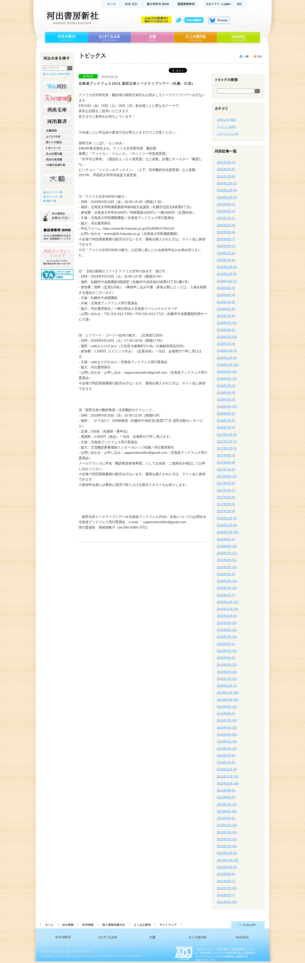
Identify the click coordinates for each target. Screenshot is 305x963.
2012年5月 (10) (227, 902)
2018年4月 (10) (227, 406)
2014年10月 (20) (228, 699)
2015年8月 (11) (227, 630)
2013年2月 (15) (227, 839)
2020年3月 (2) (226, 246)
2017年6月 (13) (227, 476)
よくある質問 (142, 924)
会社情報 (68, 924)
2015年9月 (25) (227, 623)
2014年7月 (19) (227, 720)
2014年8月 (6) (226, 713)
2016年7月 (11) (227, 553)
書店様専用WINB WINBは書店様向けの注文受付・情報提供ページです (57, 234)
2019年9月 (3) (226, 288)
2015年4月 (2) (226, 657)
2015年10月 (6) (227, 616)
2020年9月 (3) (226, 204)
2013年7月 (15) (227, 804)
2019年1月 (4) (226, 343)
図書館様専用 (186, 4)
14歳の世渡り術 (57, 165)
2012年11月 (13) (228, 860)
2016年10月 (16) (228, 532)
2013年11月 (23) (228, 776)
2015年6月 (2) (226, 644)
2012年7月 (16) (227, 888)
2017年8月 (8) (226, 462)
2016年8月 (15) (227, 546)
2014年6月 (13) (227, 727)
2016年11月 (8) (227, 525)
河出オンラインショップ (57, 257)
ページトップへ (224, 924)
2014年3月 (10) (227, 748)
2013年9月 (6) (226, 790)
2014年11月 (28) (228, 692)
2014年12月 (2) (227, 685)
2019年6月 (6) (226, 309)
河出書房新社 (72, 18)
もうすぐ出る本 (109, 37)
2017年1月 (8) (226, 511)
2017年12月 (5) (227, 434)
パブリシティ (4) (227, 133)
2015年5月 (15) (227, 651)
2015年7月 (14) (227, 637)
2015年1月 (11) (227, 678)
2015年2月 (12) (227, 672)
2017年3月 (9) (226, 497)
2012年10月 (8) (227, 867)
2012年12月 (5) (227, 853)
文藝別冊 (57, 131)
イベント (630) (226, 127)
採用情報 (88, 924)
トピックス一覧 (244, 56)
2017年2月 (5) (226, 504)
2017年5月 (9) (226, 483)
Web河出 (131, 4)
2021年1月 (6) (226, 176)
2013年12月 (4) (227, 769)
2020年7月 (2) (226, 218)
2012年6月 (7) (226, 895)
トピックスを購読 (258, 56)
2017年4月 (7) (226, 490)
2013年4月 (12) (227, 825)
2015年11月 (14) (228, 609)
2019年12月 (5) (227, 267)
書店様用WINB (158, 4)
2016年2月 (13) (227, 588)
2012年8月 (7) (226, 881)
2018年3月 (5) (226, 413)
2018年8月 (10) (227, 378)
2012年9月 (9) (226, 874)
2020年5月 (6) (226, 232)
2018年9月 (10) (227, 371)
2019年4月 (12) (227, 322)
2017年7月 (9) (226, 469)
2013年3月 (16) (227, 832)
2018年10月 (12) (228, 364)
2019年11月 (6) (227, 274)
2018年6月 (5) (226, 392)
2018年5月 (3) (226, 399)
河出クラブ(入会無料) (218, 4)
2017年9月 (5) (226, 455)
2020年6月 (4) (226, 225)
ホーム (111, 4)
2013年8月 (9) (226, 797)
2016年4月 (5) (226, 574)
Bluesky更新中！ (218, 20)
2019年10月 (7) (227, 281)
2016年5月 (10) (227, 567)
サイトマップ (168, 924)
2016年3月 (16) (227, 581)
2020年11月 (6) (227, 190)
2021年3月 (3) (226, 162)
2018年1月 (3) (226, 427)
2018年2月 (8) (226, 420)
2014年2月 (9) (226, 755)
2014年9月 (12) (227, 706)
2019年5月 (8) (226, 316)
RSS (240, 4)
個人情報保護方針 (113, 924)
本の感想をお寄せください (57, 215)
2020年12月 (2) (227, 183)
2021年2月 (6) (226, 169)
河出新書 (57, 121)
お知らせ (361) (226, 119)
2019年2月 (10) (227, 337)
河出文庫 (57, 109)
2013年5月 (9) (226, 818)
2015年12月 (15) (228, 602)
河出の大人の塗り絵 (57, 98)
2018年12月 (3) (227, 350)
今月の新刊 (66, 37)
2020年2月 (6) (226, 253)
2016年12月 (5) (227, 518)
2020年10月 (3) (227, 197)
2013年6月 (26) (227, 811)
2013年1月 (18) (227, 846)
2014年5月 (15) (227, 734)
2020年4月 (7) (226, 239)
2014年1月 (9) (226, 762)
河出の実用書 (57, 159)
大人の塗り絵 (195, 37)
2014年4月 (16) (227, 741)
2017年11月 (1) (227, 441)
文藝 (152, 37)
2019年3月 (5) (226, 330)
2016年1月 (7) (226, 595)
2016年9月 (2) (226, 539)
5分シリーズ (57, 148)
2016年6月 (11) (227, 560)
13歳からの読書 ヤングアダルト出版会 (58, 274)
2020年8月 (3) (226, 211)
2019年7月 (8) (226, 302)
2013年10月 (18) (228, 783)
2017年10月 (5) (227, 448)
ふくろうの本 (57, 136)
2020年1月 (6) (226, 260)
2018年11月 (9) (227, 358)
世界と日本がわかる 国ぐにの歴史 (57, 142)
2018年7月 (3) (226, 385)
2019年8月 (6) (226, 295)
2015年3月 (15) (227, 664)
